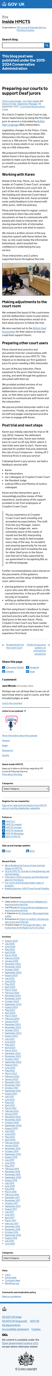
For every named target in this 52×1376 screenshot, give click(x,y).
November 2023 (13, 1027)
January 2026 (11, 961)
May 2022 (10, 1070)
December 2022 (13, 1053)
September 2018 (13, 1177)
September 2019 (13, 1154)
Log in (8, 1274)
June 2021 (10, 1099)
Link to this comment (12, 703)
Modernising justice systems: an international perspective (36, 649)
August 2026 (11, 941)
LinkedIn (10, 671)
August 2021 (11, 1093)
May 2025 (10, 984)
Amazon (6, 740)
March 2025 (11, 990)
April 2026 (10, 952)
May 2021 (9, 1102)
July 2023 (10, 1039)
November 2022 (13, 1056)
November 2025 (13, 966)
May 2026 (10, 949)
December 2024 (13, 995)
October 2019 (11, 1151)
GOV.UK (34, 1321)
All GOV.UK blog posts (14, 1321)
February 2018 (12, 1194)
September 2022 (13, 1062)
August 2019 (11, 1157)
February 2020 (12, 1142)
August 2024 (11, 1007)
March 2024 (11, 1015)
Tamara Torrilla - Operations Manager (19, 104)
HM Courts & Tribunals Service (31, 27)
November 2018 (12, 1174)
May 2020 (10, 1137)
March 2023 (11, 1050)
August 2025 (11, 975)
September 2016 (13, 1235)
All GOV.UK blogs (12, 1316)
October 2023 (12, 1030)
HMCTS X (10, 821)
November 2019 (12, 1148)
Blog (5, 17)
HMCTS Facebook (14, 830)
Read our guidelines (11, 1296)
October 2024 (12, 1001)
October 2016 (11, 1232)
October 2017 (11, 1203)
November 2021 (12, 1085)
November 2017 (12, 1200)
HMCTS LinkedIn (14, 824)
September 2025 (13, 972)
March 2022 (11, 1073)
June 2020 (10, 1134)
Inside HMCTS (16, 21)
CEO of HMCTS (13, 836)
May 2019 (9, 1166)
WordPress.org (12, 1283)
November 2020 (13, 1119)
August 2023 (11, 1036)
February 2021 (12, 1111)
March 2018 (11, 1191)
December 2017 (12, 1197)
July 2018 (9, 1183)
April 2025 (10, 987)
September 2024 (13, 1004)
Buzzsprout (7, 750)
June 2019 (10, 1163)
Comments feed (12, 1280)
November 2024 (13, 998)
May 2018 (9, 1189)
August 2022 (11, 1065)
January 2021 (11, 1114)
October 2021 (11, 1088)
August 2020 (11, 1128)
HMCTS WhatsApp (15, 833)
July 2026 (10, 943)
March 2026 (11, 955)
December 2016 (12, 1226)
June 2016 (10, 1243)
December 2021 (12, 1082)
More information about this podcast (19, 735)
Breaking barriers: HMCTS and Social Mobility (27, 888)
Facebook (34, 667)
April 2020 (10, 1140)
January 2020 (11, 1145)
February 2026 (12, 958)
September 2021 (13, 1090)
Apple (5, 745)
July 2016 (9, 1241)
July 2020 (10, 1131)
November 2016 (12, 1229)
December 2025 (13, 964)
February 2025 (12, 992)
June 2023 (10, 1042)
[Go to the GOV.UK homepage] (13, 4)
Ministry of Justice (25, 30)
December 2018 (12, 1171)
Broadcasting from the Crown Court (15, 646)
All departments (11, 1325)
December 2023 (13, 1024)
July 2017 (9, 1212)
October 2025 (12, 969)
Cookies (36, 1329)
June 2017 (10, 1214)
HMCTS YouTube (13, 827)
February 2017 (12, 1223)
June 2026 (10, 946)
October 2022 (12, 1059)
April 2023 (10, 1047)
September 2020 (13, 1125)
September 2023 (13, 1033)
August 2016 (11, 1238)
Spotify (5, 755)
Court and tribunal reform (32, 106)
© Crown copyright (26, 1368)
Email (32, 671)
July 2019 (9, 1160)
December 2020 (13, 1116)
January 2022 (11, 1079)
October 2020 (12, 1122)
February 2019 (12, 1168)
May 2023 (10, 1044)
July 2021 (9, 1096)
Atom (32, 851)
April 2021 (10, 1105)
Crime (5, 109)
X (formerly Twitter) (15, 667)
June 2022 (10, 1067)
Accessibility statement (15, 1329)
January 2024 (11, 1021)
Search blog (10, 39)
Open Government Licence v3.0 (20, 1343)
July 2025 (9, 978)
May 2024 (10, 1010)
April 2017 (10, 1217)
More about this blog (12, 774)
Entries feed (10, 1277)
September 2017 (13, 1206)
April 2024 (10, 1013)
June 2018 (10, 1186)
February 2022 (12, 1076)
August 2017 (11, 1209)
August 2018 (11, 1180)
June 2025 (10, 981)
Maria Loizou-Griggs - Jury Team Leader (20, 101)
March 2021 (11, 1108)
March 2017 (10, 1220)
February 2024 (12, 1018)
